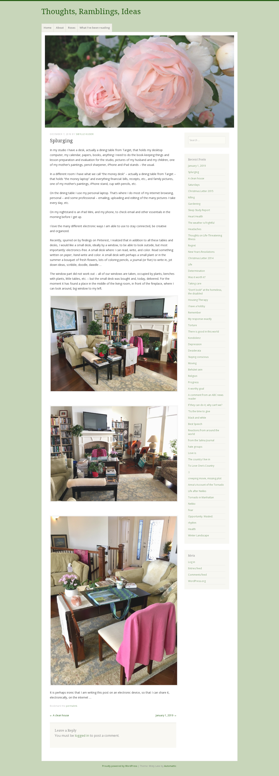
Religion (192, 376)
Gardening (194, 204)
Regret (192, 245)
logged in (82, 735)
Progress (193, 382)
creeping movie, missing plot (204, 478)
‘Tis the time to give (199, 411)
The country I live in (199, 459)
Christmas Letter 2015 (200, 191)
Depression (195, 344)
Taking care (194, 283)
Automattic (170, 765)
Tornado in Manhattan (201, 497)
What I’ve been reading (95, 27)
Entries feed (195, 568)
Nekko (191, 503)
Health (192, 529)
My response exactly (200, 319)
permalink (71, 705)
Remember (194, 312)
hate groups (195, 446)
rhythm (192, 522)
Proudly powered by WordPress (119, 765)
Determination (196, 271)
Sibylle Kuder (85, 134)
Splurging (193, 172)
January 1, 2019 (166, 715)
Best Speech (195, 424)
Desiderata (194, 350)
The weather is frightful (201, 223)
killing (191, 197)
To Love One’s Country (201, 465)
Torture (192, 325)
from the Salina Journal (201, 440)
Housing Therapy (198, 300)
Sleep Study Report (199, 210)
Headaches (194, 229)
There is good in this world (203, 331)
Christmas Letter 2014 (200, 258)
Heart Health (195, 216)
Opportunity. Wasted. (200, 516)
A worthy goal (196, 388)
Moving (192, 363)
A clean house (59, 715)
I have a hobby (196, 306)
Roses (71, 27)
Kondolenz (194, 338)
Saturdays (194, 184)
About (60, 27)
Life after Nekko (197, 491)
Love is (192, 453)
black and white (197, 417)
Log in (191, 562)
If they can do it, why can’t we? (205, 405)
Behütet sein (195, 369)
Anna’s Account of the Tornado (206, 484)
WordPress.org (197, 581)
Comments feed (197, 574)
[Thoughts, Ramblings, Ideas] (139, 81)
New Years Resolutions (201, 252)
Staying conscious (198, 357)
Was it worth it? (196, 277)
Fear (190, 510)
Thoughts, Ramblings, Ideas (91, 11)
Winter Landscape (198, 535)
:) (188, 472)
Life (190, 264)
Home (47, 27)
